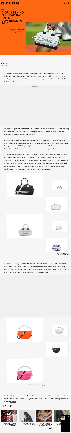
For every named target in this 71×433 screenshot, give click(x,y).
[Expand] (62, 417)
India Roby (6, 63)
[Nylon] (10, 3)
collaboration (8, 160)
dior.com (13, 401)
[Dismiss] (68, 417)
